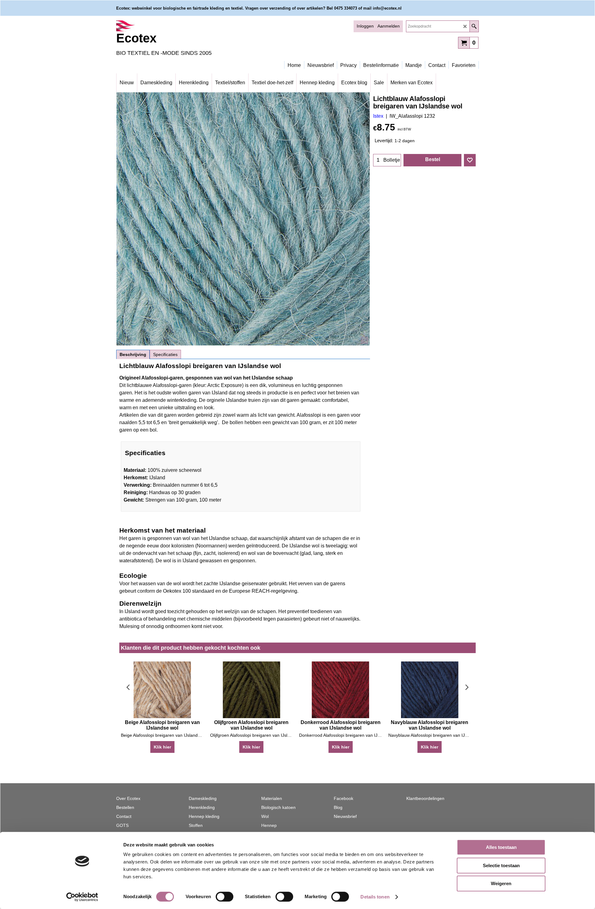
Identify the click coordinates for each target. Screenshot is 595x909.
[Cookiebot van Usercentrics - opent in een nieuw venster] (82, 897)
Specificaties (165, 354)
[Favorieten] (470, 160)
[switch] (224, 897)
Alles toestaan (501, 847)
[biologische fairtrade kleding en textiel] (170, 25)
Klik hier (162, 746)
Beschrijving (133, 354)
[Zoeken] (473, 26)
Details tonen (374, 896)
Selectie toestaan (501, 865)
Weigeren (501, 883)
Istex (378, 116)
